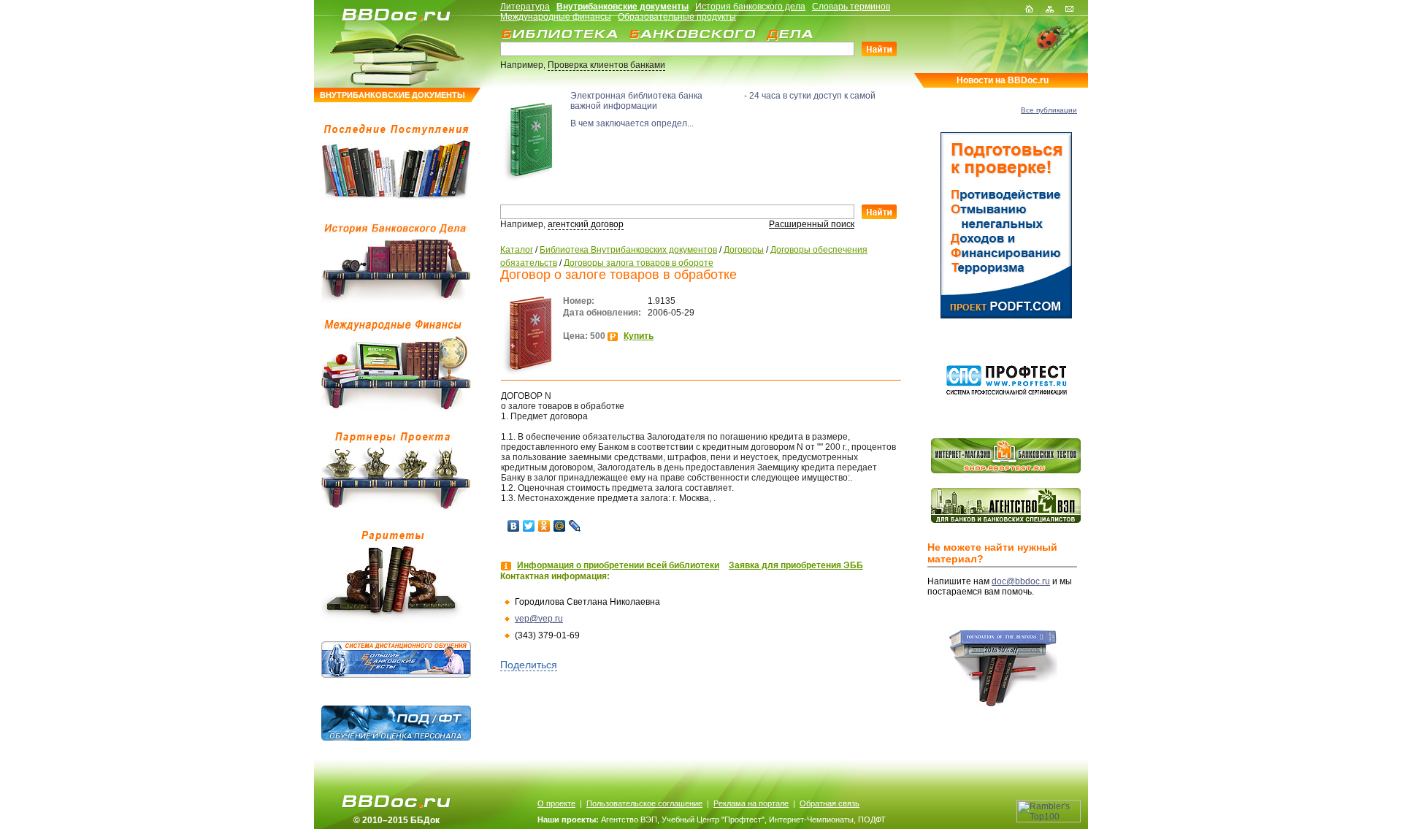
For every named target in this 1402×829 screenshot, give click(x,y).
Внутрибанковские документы (622, 6)
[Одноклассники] (544, 525)
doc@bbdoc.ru (1021, 581)
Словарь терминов (851, 6)
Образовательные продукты (677, 17)
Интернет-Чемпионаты (811, 819)
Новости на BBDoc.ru (1003, 80)
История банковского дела (750, 6)
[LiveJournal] (575, 525)
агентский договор (586, 224)
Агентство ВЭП (629, 819)
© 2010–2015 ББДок (396, 820)
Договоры (744, 250)
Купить (639, 336)
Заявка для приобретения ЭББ (796, 565)
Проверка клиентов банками (606, 65)
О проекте (556, 803)
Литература (525, 6)
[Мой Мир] (559, 525)
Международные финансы (555, 17)
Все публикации (1049, 110)
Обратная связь (829, 803)
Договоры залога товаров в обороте (638, 263)
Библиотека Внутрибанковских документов (628, 250)
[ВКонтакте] (513, 525)
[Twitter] (529, 525)
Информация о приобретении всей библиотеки (618, 565)
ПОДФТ (872, 819)
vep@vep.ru (539, 619)
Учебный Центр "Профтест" (713, 819)
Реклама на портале (751, 803)
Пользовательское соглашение (644, 803)
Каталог (516, 250)
